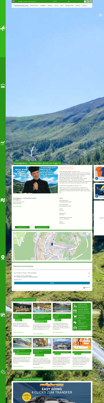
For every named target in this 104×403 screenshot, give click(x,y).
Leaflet (75, 259)
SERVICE (84, 5)
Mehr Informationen (18, 332)
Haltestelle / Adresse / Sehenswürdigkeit (26, 273)
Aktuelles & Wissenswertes (27, 1)
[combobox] (52, 273)
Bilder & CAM (69, 5)
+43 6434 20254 (18, 206)
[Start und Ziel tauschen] (89, 276)
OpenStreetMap (83, 259)
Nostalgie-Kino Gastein (42, 227)
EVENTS (78, 5)
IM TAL (56, 5)
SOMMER (42, 5)
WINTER (50, 5)
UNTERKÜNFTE (34, 5)
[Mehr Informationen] (22, 307)
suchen (52, 283)
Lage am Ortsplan (22, 227)
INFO (61, 5)
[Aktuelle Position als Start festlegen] (89, 273)
